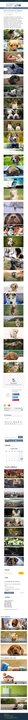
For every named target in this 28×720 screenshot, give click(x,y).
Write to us (6, 714)
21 (17, 458)
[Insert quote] (10, 423)
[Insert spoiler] (15, 423)
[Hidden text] (8, 423)
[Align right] (18, 422)
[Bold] (6, 422)
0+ (12, 14)
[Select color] (6, 423)
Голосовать (9, 592)
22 (19, 458)
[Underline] (9, 422)
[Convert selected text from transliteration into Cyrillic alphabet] (12, 423)
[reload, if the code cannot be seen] (9, 442)
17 (6, 458)
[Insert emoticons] (21, 422)
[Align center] (16, 422)
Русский (10, 441)
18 (9, 458)
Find (21, 573)
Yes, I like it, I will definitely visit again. (13, 584)
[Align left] (14, 422)
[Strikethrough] (12, 422)
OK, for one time (10, 587)
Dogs (10, 14)
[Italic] (7, 422)
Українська (19, 441)
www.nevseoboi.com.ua (8, 715)
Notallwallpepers (13, 4)
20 (14, 458)
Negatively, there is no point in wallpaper (12, 589)
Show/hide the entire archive (10, 609)
